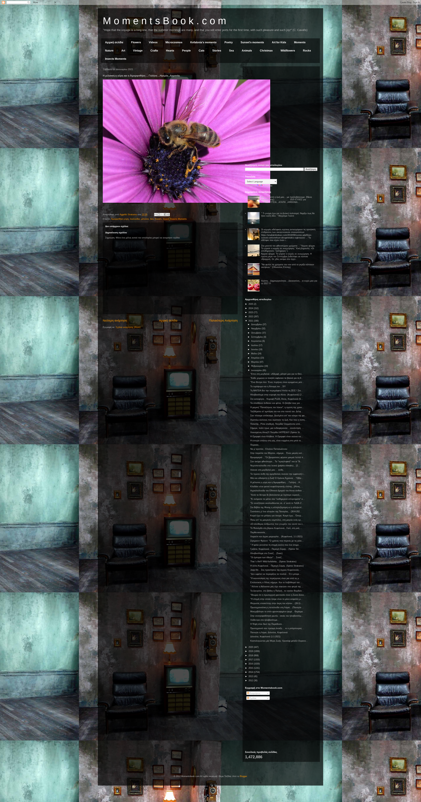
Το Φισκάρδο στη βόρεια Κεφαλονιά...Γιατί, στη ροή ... (276, 528)
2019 (251, 651)
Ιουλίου (255, 345)
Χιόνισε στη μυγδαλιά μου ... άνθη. (267, 470)
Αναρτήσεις (254, 693)
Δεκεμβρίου (257, 324)
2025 (251, 304)
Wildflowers (288, 50)
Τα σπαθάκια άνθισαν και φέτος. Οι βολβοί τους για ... (276, 403)
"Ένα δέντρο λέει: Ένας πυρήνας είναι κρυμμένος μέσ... (277, 382)
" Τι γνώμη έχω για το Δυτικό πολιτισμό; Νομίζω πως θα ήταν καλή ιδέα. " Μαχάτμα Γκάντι (288, 214)
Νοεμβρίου (256, 328)
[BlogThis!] (159, 214)
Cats (201, 50)
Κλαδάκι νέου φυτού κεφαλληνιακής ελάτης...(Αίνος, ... (276, 486)
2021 (251, 321)
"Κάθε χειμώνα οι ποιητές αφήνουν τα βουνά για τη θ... (276, 378)
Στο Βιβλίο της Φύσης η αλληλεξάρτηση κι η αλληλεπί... (276, 507)
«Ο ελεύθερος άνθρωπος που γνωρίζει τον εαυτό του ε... (277, 524)
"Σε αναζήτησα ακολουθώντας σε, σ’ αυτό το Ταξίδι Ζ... (276, 503)
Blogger (243, 776)
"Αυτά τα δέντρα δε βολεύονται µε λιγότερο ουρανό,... (276, 495)
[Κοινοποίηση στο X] (162, 214)
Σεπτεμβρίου (257, 337)
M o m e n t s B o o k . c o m (164, 20)
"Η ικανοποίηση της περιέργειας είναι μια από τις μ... (275, 578)
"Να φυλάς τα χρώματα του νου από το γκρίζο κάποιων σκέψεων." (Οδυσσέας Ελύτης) (287, 265)
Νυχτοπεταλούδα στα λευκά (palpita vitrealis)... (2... (275, 465)
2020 (251, 647)
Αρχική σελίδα (114, 42)
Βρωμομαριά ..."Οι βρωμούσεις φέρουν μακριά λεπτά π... (277, 457)
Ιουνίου (255, 349)
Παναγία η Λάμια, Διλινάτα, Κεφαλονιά (269, 632)
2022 (251, 316)
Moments (300, 42)
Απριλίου (255, 358)
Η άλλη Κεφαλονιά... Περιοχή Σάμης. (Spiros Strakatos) (277, 566)
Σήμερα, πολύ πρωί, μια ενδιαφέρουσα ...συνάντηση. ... (277, 428)
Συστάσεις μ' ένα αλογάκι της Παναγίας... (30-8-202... (276, 511)
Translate (267, 185)
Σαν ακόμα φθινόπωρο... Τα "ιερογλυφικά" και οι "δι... (276, 461)
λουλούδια (135, 219)
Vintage (138, 50)
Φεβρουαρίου (257, 366)
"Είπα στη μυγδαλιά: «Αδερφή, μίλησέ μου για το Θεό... (276, 374)
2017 (251, 659)
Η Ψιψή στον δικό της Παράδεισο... (267, 624)
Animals (247, 50)
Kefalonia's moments (203, 42)
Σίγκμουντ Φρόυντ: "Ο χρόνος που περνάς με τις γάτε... (277, 541)
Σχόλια (252, 698)
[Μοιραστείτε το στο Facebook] (165, 214)
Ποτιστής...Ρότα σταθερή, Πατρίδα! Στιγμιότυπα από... (276, 424)
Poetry (228, 42)
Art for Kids (279, 42)
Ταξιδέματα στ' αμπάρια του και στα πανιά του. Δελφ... (276, 411)
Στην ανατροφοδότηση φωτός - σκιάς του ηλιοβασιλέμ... (276, 616)
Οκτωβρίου (256, 333)
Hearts (170, 50)
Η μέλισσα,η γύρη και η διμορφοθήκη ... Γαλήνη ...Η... (276, 482)
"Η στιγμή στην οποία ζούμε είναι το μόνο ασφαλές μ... (276, 599)
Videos (153, 42)
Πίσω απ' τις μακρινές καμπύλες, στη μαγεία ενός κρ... (276, 520)
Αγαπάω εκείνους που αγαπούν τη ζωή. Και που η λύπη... (278, 420)
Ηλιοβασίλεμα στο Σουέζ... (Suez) (266, 553)
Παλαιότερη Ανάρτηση (223, 320)
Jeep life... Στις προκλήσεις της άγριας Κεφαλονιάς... (275, 570)
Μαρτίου (255, 362)
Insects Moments (115, 58)
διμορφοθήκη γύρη (120, 219)
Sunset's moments (252, 42)
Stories (216, 50)
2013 (251, 676)
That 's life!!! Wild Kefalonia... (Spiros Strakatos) (273, 561)
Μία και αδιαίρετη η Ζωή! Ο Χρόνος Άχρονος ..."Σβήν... (276, 478)
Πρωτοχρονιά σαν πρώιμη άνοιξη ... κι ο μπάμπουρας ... (277, 628)
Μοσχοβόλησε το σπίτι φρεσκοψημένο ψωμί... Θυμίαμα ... (277, 611)
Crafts (154, 50)
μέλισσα (145, 219)
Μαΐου (254, 353)
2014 (251, 672)
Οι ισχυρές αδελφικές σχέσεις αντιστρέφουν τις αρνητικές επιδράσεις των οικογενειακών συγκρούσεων (288, 230)
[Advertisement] (281, 92)
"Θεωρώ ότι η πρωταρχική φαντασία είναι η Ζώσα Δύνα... (278, 595)
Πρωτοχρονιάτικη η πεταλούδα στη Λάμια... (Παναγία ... (277, 607)
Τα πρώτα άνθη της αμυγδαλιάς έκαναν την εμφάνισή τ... (277, 474)
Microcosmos (173, 42)
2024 (251, 308)
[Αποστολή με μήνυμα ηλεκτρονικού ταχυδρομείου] (155, 214)
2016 (251, 663)
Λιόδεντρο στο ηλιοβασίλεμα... (264, 620)
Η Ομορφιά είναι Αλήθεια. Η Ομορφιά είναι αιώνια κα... (276, 436)
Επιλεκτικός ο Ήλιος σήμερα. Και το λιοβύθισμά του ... (276, 582)
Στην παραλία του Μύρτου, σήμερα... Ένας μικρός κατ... (277, 453)
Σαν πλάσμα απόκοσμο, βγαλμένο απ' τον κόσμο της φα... (278, 415)
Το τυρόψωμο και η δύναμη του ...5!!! (268, 386)
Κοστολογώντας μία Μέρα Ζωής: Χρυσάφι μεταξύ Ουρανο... (279, 641)
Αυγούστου (256, 341)
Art (123, 50)
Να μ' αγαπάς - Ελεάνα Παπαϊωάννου (268, 449)
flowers (158, 219)
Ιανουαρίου (256, 370)
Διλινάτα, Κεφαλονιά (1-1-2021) (265, 636)
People (186, 50)
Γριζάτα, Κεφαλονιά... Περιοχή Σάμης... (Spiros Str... (275, 549)
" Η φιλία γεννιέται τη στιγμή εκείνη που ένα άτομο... (275, 545)
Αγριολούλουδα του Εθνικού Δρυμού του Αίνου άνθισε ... (277, 490)
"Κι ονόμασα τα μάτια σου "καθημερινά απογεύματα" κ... (277, 499)
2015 (251, 668)
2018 (251, 655)
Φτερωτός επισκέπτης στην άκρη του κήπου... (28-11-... (276, 603)
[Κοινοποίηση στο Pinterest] (168, 214)
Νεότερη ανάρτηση (115, 320)
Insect (166, 219)
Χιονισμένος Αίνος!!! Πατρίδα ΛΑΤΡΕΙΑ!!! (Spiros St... (276, 432)
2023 (251, 312)
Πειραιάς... (255, 445)
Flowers (136, 42)
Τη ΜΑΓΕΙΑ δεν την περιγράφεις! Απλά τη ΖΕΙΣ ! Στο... (276, 390)
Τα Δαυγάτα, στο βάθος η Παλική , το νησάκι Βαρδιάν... (277, 591)
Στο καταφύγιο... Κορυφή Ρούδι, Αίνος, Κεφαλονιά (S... (276, 399)
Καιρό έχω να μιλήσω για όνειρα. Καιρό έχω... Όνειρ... (276, 515)
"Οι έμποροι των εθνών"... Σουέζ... (267, 557)
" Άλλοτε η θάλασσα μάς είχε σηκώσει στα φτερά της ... (276, 586)
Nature (109, 50)
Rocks (307, 50)
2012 (251, 680)
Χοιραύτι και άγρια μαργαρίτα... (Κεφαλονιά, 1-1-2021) (276, 536)
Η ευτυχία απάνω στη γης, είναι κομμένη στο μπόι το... (276, 440)
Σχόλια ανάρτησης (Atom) (128, 327)
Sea (231, 50)
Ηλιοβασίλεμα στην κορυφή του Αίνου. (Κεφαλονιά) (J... (276, 394)
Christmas (266, 50)
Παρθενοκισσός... (258, 532)
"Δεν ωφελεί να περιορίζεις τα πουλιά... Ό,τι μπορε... (275, 574)
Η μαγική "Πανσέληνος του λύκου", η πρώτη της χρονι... (277, 407)
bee (152, 219)
